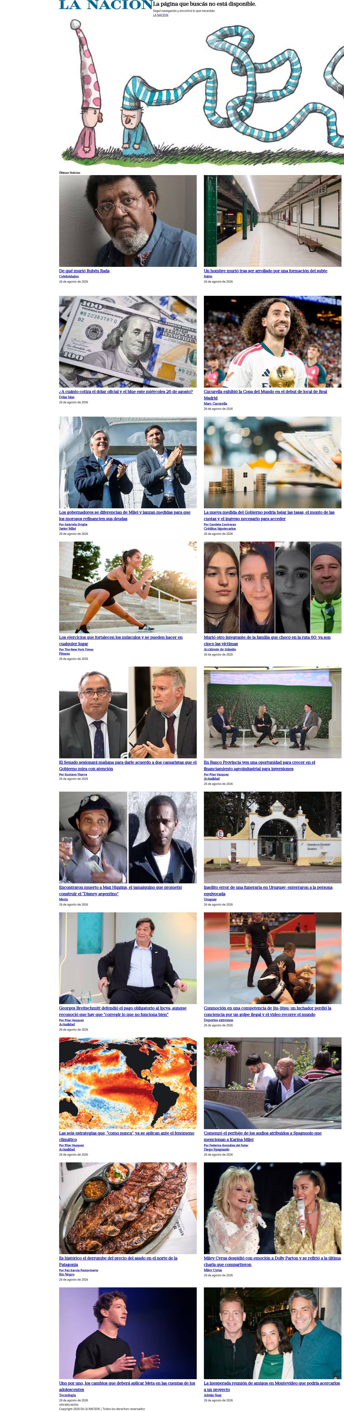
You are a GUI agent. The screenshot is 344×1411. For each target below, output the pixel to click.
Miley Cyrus (213, 1270)
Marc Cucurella (215, 404)
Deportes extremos (218, 1020)
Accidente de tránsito (220, 649)
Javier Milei (67, 529)
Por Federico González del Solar (226, 1145)
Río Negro (66, 1274)
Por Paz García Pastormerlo (78, 1270)
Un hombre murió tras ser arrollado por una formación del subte (265, 271)
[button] (128, 221)
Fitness (64, 654)
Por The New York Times (76, 649)
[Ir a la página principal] (106, 8)
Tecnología (67, 1395)
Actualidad (212, 779)
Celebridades (69, 276)
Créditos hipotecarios (220, 529)
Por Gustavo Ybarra (73, 774)
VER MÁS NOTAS (68, 1404)
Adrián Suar (213, 1395)
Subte (208, 276)
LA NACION (160, 15)
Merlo (63, 899)
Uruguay (210, 899)
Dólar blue (67, 397)
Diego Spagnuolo (216, 1149)
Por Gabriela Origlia (73, 524)
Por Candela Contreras (220, 524)
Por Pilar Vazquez (216, 774)
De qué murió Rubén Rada (84, 271)
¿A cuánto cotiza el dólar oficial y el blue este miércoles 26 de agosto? (126, 392)
